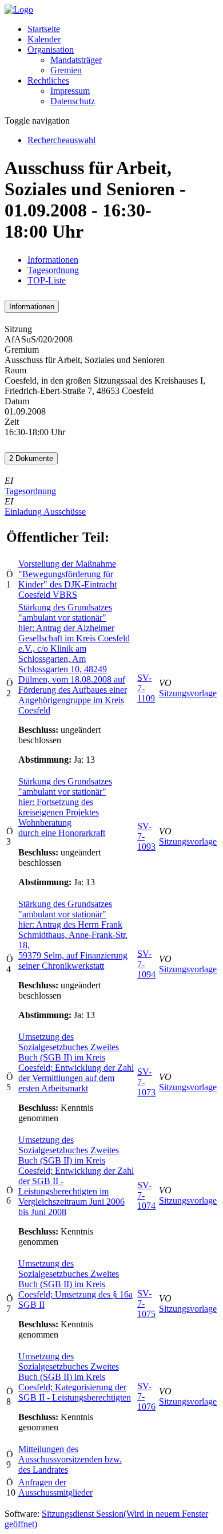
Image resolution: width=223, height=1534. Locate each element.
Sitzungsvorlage (188, 693)
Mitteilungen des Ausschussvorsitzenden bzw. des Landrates (70, 1459)
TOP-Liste (46, 280)
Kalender (44, 39)
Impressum (70, 91)
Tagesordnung (53, 270)
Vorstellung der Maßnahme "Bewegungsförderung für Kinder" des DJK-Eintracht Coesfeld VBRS (67, 579)
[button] (50, 49)
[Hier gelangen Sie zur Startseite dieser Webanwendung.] (19, 9)
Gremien (66, 70)
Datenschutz (72, 101)
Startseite (43, 29)
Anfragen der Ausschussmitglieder (55, 1487)
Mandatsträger (76, 60)
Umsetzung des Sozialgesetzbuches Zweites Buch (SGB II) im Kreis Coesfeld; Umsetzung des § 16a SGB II (75, 1284)
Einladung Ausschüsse (45, 511)
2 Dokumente (31, 458)
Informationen (52, 260)
